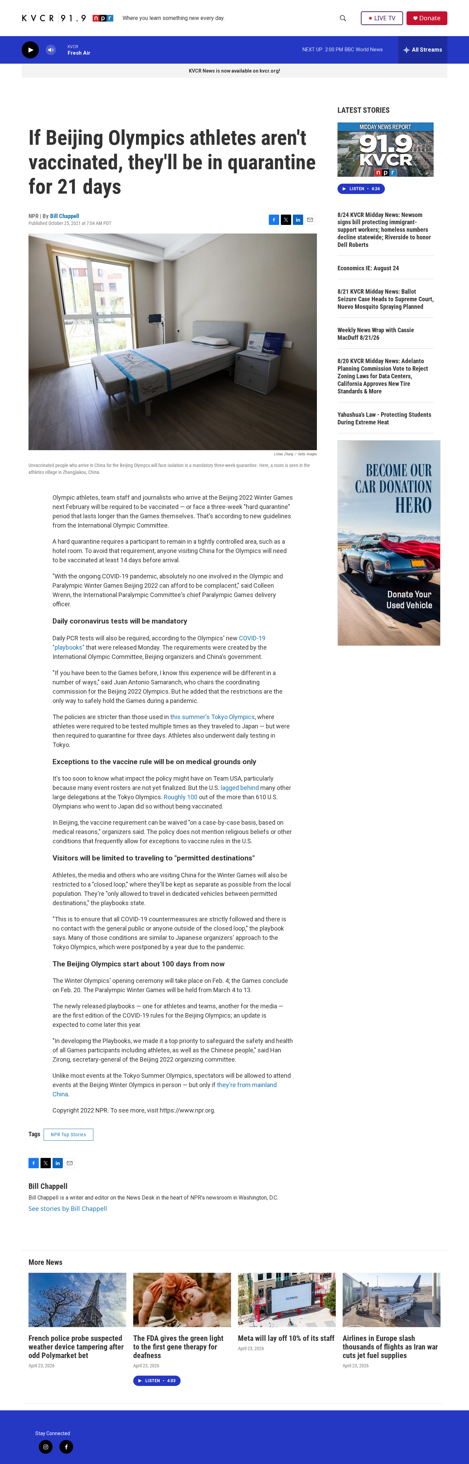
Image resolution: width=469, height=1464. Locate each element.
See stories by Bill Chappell (67, 1208)
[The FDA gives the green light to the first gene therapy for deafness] (182, 1300)
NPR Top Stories (68, 1134)
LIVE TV (385, 18)
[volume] (51, 50)
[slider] (62, 49)
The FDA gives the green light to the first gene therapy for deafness (178, 1347)
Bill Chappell (64, 216)
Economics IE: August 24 (368, 268)
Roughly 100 (180, 797)
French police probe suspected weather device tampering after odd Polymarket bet (76, 1347)
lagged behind (240, 787)
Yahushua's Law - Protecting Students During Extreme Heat (384, 418)
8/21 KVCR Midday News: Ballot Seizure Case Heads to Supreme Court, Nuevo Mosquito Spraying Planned (386, 299)
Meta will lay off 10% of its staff (286, 1338)
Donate (430, 18)
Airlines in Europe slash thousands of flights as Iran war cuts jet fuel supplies (390, 1347)
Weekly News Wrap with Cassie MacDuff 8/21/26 (376, 333)
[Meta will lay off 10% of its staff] (287, 1300)
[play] (30, 50)
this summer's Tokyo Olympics (212, 716)
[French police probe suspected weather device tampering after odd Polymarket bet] (77, 1300)
